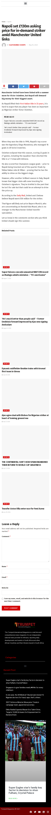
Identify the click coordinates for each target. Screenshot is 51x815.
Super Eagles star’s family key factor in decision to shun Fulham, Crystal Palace (25, 790)
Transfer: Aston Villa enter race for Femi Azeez (23, 508)
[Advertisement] (25, 13)
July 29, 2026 (6, 375)
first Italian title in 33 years (32, 104)
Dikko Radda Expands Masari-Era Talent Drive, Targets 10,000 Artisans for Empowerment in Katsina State (23, 712)
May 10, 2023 (33, 45)
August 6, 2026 (7, 328)
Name (5, 566)
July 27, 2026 (6, 421)
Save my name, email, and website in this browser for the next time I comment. (26, 600)
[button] (26, 3)
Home (3, 22)
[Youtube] (39, 812)
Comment (6, 536)
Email (5, 577)
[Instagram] (48, 812)
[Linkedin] (44, 812)
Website (5, 588)
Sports (9, 22)
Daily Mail (21, 195)
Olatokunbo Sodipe (17, 45)
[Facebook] (31, 812)
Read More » (13, 798)
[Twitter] (35, 812)
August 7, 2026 (7, 278)
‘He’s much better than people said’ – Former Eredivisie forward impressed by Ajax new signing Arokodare (23, 130)
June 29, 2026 (6, 512)
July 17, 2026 (6, 468)
